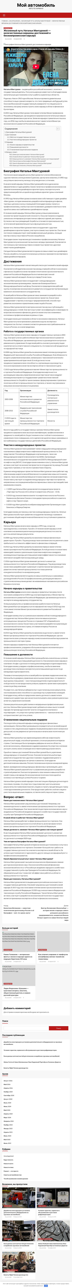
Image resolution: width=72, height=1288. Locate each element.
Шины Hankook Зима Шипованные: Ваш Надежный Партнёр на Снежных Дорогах (32, 1062)
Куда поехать (8, 1160)
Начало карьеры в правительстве (22, 145)
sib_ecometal (8, 39)
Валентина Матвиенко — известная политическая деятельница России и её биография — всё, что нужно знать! (19, 909)
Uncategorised (8, 28)
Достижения (11, 135)
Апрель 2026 (8, 1088)
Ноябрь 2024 (8, 1092)
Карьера (9, 142)
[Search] (67, 15)
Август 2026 (8, 1081)
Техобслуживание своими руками (16, 1178)
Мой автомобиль (36, 5)
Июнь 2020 (7, 1136)
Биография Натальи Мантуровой (19, 132)
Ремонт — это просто (11, 1171)
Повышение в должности (19, 147)
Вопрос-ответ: (11, 152)
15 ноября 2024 (52, 1248)
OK (46, 1285)
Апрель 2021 (8, 1132)
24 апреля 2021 (17, 961)
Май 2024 (7, 1110)
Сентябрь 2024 (9, 1095)
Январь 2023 (8, 1128)
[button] (57, 129)
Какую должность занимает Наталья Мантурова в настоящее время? (36, 159)
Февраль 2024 (9, 1121)
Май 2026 (7, 1084)
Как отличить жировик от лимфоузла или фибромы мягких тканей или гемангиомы (53, 957)
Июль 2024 (7, 1103)
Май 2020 (7, 1139)
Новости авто (8, 1163)
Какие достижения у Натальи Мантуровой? (27, 165)
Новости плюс (9, 1167)
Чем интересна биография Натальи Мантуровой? (29, 161)
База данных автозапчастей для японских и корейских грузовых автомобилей (31, 1056)
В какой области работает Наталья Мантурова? (28, 157)
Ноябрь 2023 (8, 1125)
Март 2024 (7, 1117)
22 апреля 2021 (18, 39)
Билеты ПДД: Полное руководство (16, 1068)
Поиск (5, 1021)
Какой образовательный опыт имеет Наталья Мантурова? (32, 163)
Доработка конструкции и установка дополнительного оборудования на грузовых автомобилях (33, 1043)
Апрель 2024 (8, 1114)
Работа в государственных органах (22, 137)
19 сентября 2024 (17, 1277)
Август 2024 (8, 1099)
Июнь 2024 (7, 1106)
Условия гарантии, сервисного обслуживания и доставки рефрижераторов (30, 1050)
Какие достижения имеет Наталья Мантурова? (28, 154)
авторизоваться (43, 1012)
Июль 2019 (7, 1143)
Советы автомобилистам (13, 1175)
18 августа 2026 (17, 1216)
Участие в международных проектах (23, 139)
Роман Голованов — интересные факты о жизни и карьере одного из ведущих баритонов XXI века (18, 957)
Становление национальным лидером (24, 149)
